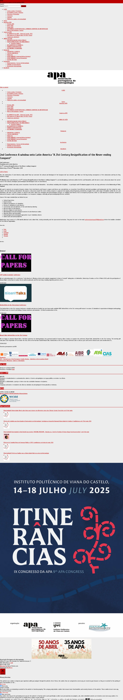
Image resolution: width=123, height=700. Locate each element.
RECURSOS (6, 68)
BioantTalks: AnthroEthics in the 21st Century (13, 335)
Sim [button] (86, 699)
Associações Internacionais (14, 66)
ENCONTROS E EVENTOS (13, 51)
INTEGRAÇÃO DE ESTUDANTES (15, 45)
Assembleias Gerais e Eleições (15, 12)
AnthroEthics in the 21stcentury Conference (13, 305)
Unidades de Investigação (14, 64)
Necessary (5, 686)
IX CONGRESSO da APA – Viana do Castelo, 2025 (19, 34)
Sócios (5, 21)
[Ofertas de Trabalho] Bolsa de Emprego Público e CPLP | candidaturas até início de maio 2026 (28, 442)
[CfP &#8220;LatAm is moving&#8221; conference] (16, 271)
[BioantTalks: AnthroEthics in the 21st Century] (16, 331)
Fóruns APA (10, 27)
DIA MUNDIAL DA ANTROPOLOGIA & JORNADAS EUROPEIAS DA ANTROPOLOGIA (27, 29)
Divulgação (6, 50)
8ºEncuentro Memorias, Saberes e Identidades (12, 360)
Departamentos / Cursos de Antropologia (18, 63)
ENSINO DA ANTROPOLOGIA (14, 47)
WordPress (9, 667)
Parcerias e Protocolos (13, 14)
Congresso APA (8, 32)
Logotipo (9, 17)
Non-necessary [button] (4, 692)
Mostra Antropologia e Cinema (15, 30)
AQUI (13, 369)
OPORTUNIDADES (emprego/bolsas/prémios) (19, 56)
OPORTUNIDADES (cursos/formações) (17, 58)
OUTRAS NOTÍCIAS (12, 60)
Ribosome (2, 666)
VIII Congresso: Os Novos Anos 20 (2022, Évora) (19, 35)
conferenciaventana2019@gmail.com (94, 219)
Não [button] (89, 699)
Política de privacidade (96, 699)
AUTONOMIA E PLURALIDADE (14, 48)
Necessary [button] (2, 684)
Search (2, 4)
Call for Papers (4, 172)
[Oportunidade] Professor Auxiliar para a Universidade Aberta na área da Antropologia (26, 453)
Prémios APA (10, 24)
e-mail (11, 663)
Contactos (10, 16)
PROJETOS (10, 55)
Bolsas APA (10, 25)
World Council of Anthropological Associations (13, 393)
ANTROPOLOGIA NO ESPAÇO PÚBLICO (16, 40)
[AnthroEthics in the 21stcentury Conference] (16, 301)
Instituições (7, 61)
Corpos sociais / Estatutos (14, 11)
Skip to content (4, 87)
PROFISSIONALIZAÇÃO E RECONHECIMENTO (18, 42)
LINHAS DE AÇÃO (8, 38)
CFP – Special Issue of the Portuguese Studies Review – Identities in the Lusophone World (24, 359)
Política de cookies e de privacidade (16, 19)
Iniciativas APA (7, 22)
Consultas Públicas (16, 43)
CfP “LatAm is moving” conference (10, 275)
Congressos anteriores (13, 37)
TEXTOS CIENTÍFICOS (12, 53)
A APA (5, 9)
